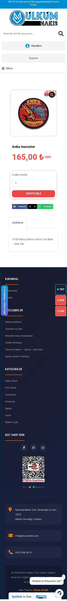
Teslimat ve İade (13, 328)
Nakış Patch (11, 380)
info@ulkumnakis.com (26, 535)
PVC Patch (10, 387)
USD (60, 310)
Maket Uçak (11, 422)
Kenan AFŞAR (41, 590)
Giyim (8, 415)
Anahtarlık (10, 394)
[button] (7, 68)
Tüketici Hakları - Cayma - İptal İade (24, 349)
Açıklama (17, 222)
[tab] (18, 222)
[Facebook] (24, 447)
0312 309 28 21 (23, 552)
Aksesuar (10, 401)
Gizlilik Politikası (13, 342)
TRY (60, 289)
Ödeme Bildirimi (13, 322)
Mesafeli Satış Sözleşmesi (19, 335)
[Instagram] (33, 447)
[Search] (61, 33)
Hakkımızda (11, 290)
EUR (60, 300)
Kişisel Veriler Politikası (17, 356)
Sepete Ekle (33, 193)
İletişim (9, 297)
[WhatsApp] (43, 447)
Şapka (8, 408)
